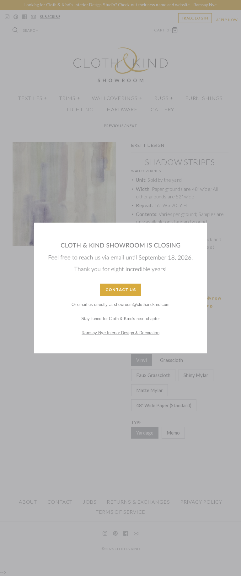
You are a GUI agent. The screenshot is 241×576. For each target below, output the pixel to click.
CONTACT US (120, 289)
